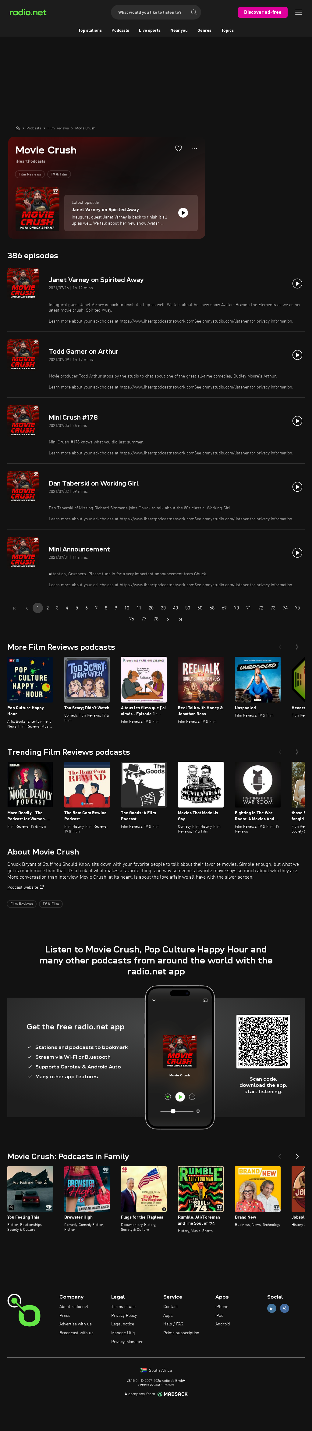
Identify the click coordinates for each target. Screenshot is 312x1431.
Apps (168, 1316)
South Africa (160, 1370)
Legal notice (122, 1324)
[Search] (193, 12)
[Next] (297, 644)
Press (64, 1316)
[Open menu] (298, 12)
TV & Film (59, 174)
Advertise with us (75, 1324)
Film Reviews (30, 174)
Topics (227, 30)
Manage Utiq (123, 1333)
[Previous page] (27, 608)
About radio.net (73, 1307)
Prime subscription (181, 1333)
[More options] (194, 148)
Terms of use (123, 1307)
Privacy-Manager (127, 1342)
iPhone (221, 1307)
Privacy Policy (124, 1316)
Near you (179, 30)
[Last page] (180, 619)
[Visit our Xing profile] (284, 1308)
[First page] (15, 608)
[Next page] (168, 619)
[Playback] (183, 213)
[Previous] (279, 644)
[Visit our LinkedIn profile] (271, 1308)
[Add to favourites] (178, 148)
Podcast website (22, 887)
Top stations (90, 30)
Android (222, 1324)
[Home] (17, 128)
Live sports (150, 30)
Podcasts (120, 30)
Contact (170, 1307)
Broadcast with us (76, 1333)
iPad (219, 1316)
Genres (204, 30)
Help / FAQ (173, 1324)
